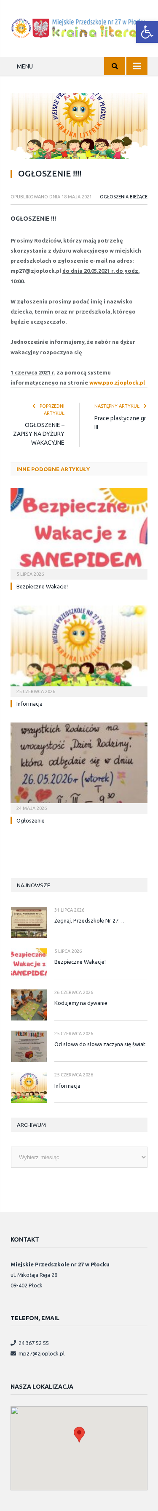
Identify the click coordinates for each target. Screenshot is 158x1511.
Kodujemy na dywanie (80, 1003)
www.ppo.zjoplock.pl (117, 382)
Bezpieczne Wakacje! (42, 586)
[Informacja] (79, 650)
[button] (147, 32)
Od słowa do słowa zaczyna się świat (99, 1044)
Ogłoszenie (30, 820)
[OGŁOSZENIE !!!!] (79, 127)
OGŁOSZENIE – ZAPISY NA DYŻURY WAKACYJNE (38, 434)
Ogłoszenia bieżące (123, 196)
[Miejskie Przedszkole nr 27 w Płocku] (79, 26)
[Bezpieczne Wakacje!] (79, 533)
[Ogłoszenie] (79, 767)
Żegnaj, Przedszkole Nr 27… (89, 920)
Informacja (29, 704)
